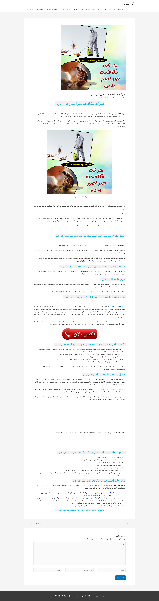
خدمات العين (40, 9)
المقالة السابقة (122, 523)
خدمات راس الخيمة (52, 9)
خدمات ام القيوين (66, 9)
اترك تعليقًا (122, 97)
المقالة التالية (36, 523)
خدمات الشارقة (90, 9)
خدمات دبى (112, 9)
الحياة (105, 114)
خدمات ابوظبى (30, 9)
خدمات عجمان (101, 9)
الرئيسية (120, 9)
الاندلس (129, 3)
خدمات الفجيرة (78, 9)
